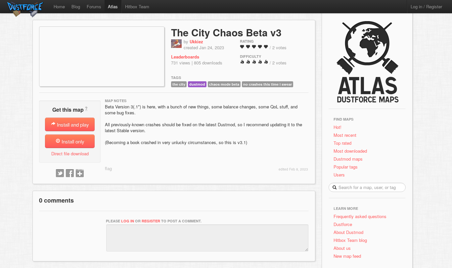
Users (339, 175)
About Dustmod (348, 232)
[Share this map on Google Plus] (79, 173)
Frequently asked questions (360, 216)
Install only (72, 141)
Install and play (72, 124)
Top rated (342, 143)
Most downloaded (350, 151)
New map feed (349, 256)
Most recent (345, 135)
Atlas (113, 6)
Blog (75, 6)
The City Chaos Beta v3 (226, 32)
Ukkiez (196, 41)
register (151, 220)
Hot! (337, 127)
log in (127, 220)
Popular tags (346, 167)
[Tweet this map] (60, 173)
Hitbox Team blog (350, 240)
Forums (94, 6)
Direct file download (70, 153)
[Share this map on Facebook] (70, 173)
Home (59, 6)
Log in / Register (426, 6)
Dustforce (343, 224)
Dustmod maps (348, 159)
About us (342, 248)
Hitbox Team (137, 6)
